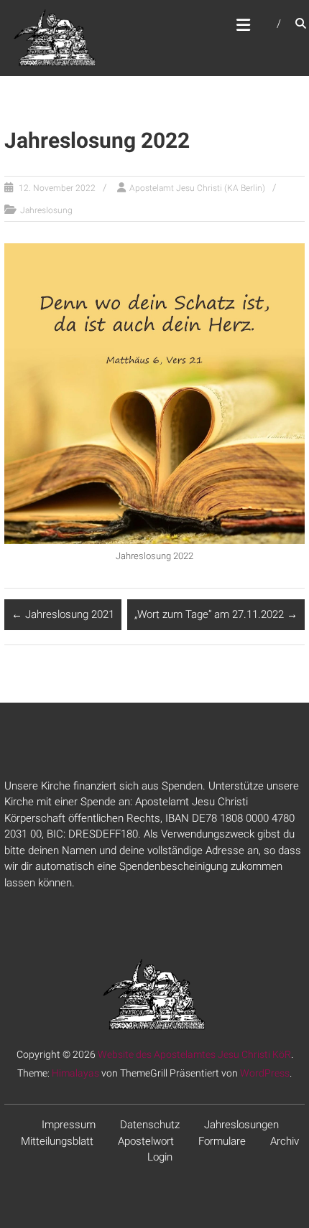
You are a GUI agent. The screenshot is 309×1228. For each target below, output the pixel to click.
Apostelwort (146, 1141)
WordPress (265, 1073)
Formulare (222, 1141)
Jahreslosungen (241, 1124)
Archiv (284, 1141)
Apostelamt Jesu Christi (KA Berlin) (197, 188)
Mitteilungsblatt (57, 1141)
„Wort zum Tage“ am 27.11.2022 (216, 614)
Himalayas (75, 1073)
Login (159, 1156)
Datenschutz (150, 1124)
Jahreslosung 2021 (62, 614)
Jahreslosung (46, 210)
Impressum (69, 1124)
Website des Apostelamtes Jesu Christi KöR (194, 1054)
